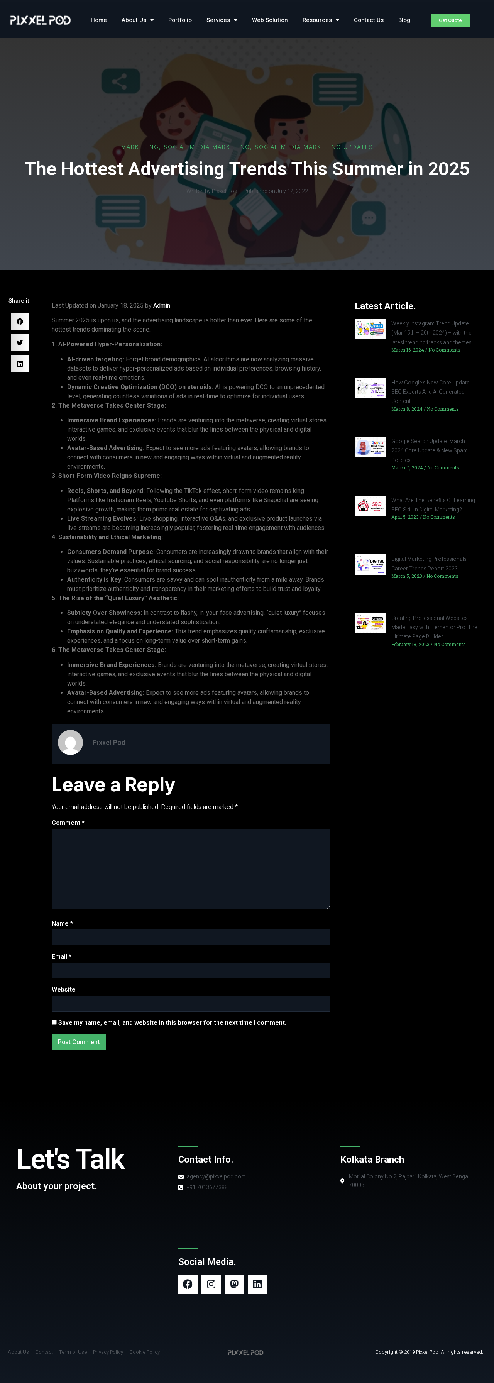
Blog (404, 20)
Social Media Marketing (207, 147)
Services (218, 20)
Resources (317, 20)
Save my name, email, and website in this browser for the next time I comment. (172, 1023)
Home (99, 20)
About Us (134, 20)
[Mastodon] (234, 1284)
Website (64, 989)
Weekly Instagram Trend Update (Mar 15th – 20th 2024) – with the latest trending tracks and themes (431, 333)
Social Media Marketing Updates (314, 147)
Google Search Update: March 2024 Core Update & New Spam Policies (429, 450)
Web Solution (270, 20)
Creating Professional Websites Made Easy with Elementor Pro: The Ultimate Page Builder (434, 627)
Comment (68, 823)
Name (62, 923)
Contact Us (369, 20)
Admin (161, 305)
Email (61, 956)
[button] (20, 321)
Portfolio (180, 20)
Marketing (140, 147)
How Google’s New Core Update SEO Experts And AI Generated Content (430, 392)
